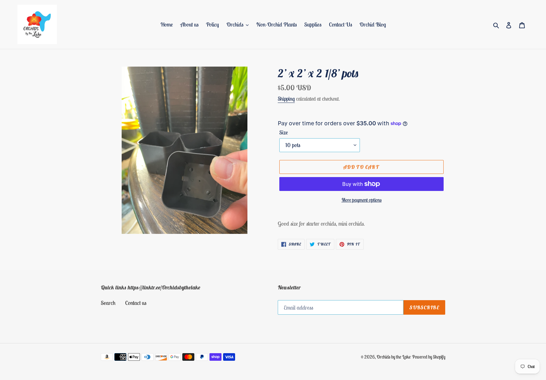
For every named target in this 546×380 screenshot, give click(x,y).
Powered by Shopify (428, 357)
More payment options (362, 200)
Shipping (286, 98)
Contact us (135, 302)
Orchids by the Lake (394, 357)
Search (108, 302)
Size (283, 132)
